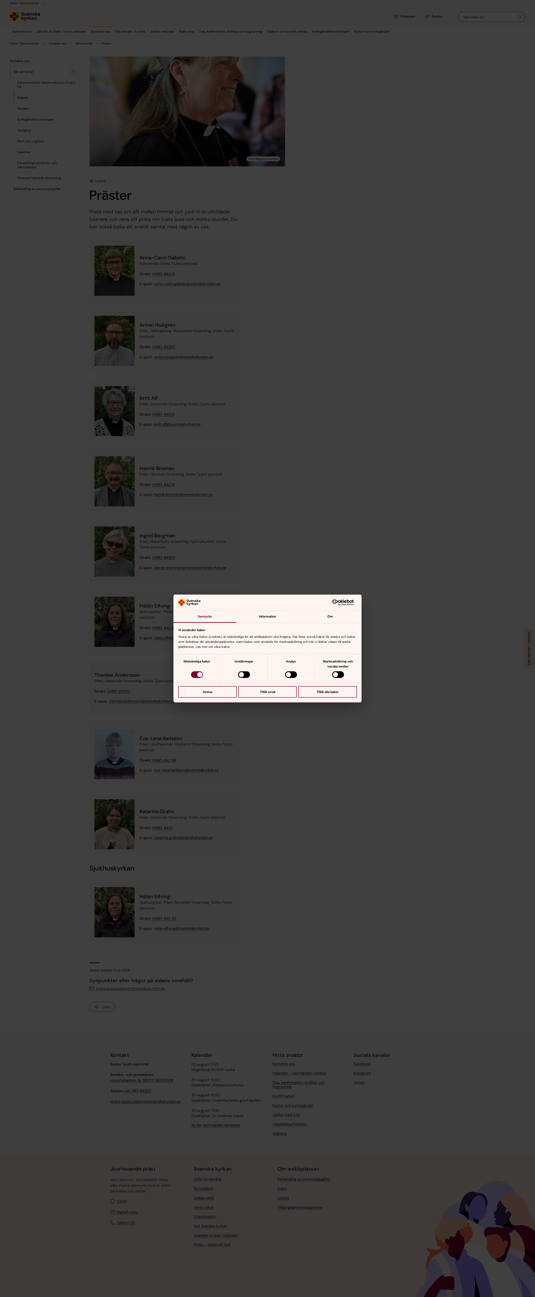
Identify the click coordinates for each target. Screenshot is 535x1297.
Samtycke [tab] (205, 616)
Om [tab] (330, 616)
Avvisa (207, 692)
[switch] (244, 674)
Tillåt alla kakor (328, 692)
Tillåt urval (267, 692)
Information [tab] (267, 616)
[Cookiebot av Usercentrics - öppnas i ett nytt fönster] (338, 602)
